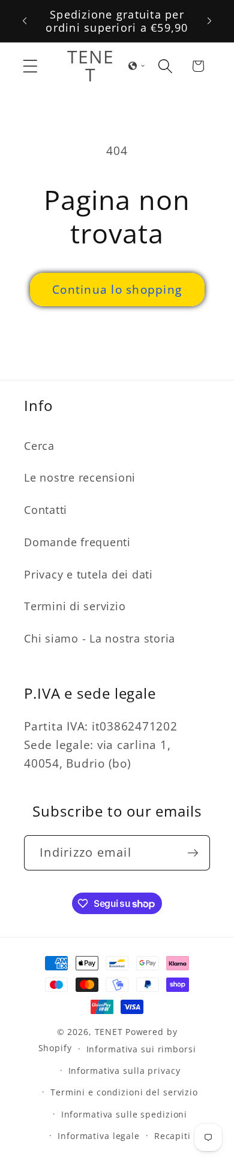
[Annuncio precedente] (24, 21)
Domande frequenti (77, 542)
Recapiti (172, 1135)
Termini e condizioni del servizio (124, 1092)
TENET (109, 1031)
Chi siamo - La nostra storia (99, 638)
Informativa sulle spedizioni (124, 1114)
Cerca (39, 446)
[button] (30, 66)
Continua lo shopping (117, 289)
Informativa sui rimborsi (141, 1049)
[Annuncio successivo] (209, 21)
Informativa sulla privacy (124, 1070)
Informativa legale (99, 1135)
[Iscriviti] (192, 852)
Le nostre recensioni (80, 477)
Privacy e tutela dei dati (88, 574)
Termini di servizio (74, 606)
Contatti (45, 510)
